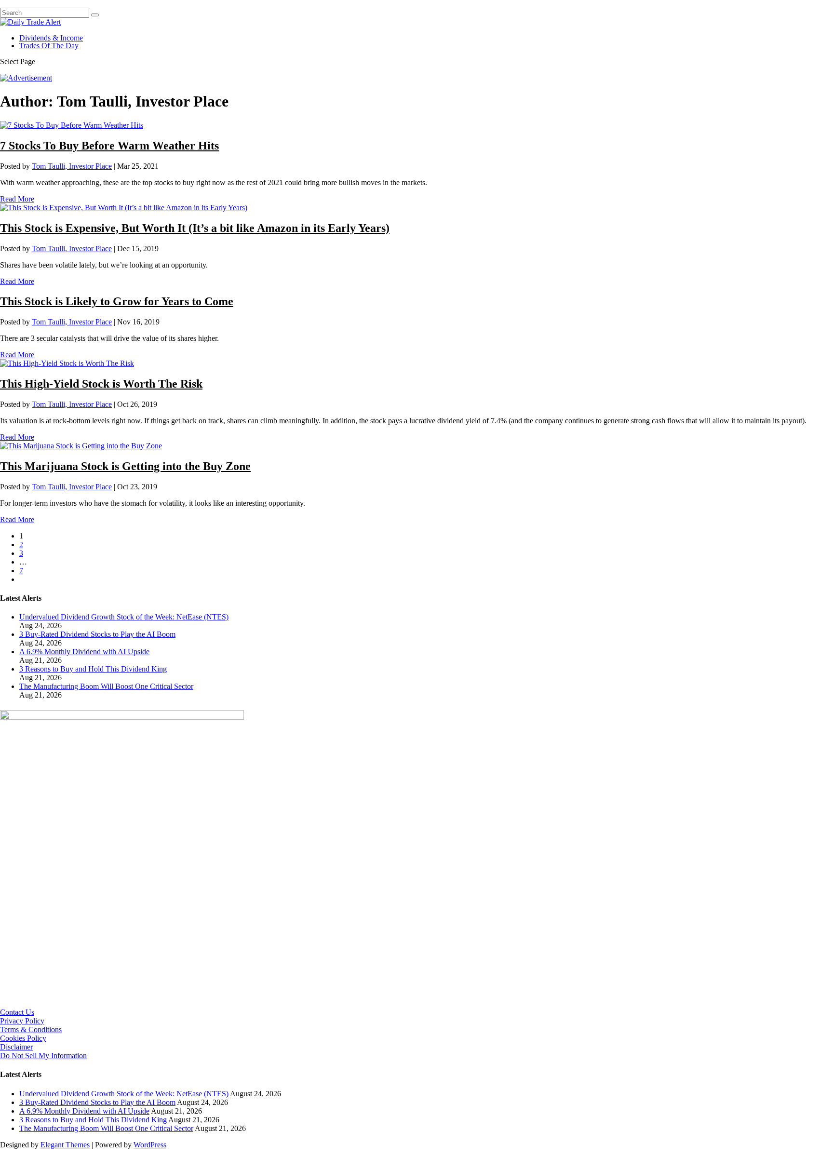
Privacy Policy (22, 1021)
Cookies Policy (23, 1038)
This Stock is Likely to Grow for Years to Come (116, 301)
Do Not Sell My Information (43, 1055)
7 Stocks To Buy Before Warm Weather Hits (109, 145)
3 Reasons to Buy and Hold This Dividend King (93, 669)
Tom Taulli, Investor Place (72, 166)
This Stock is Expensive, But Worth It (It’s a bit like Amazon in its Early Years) (195, 228)
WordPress (150, 1145)
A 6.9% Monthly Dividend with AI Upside (84, 651)
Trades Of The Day (49, 45)
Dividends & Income (51, 38)
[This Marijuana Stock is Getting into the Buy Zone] (81, 446)
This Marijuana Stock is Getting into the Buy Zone (125, 466)
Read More (17, 199)
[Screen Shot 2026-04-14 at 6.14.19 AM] (122, 717)
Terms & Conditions (31, 1029)
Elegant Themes (65, 1145)
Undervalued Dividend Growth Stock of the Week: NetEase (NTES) (123, 617)
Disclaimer (16, 1047)
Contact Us (17, 1012)
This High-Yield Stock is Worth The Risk (101, 383)
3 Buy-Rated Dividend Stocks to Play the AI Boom (97, 634)
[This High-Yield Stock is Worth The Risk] (67, 363)
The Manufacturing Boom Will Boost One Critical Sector (106, 686)
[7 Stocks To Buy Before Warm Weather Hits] (71, 125)
